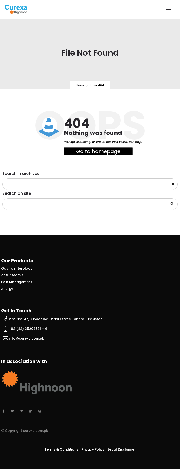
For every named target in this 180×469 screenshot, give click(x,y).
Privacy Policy (93, 449)
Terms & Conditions (61, 449)
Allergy (7, 288)
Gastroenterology (16, 268)
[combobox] (90, 184)
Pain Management (16, 282)
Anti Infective (12, 275)
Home (80, 85)
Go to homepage (98, 151)
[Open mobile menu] (170, 9)
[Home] (16, 12)
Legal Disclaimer (122, 449)
